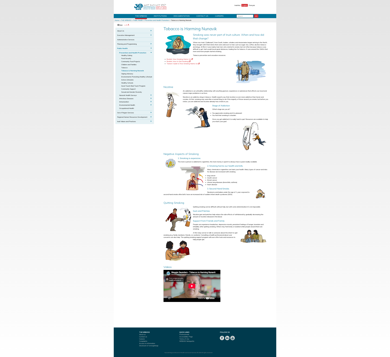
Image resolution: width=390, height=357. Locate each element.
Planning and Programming (127, 44)
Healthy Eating (126, 55)
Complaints (143, 341)
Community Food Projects (130, 61)
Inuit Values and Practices (126, 121)
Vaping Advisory (127, 74)
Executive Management (126, 35)
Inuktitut (237, 5)
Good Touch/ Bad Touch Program (133, 86)
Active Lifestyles (127, 80)
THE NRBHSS (141, 16)
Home (117, 20)
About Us (120, 31)
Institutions (160, 16)
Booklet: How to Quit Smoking (177, 61)
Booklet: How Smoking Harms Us (179, 59)
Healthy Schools (127, 83)
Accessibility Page (186, 337)
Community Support (128, 89)
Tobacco (124, 68)
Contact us (202, 16)
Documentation (182, 16)
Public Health (138, 20)
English (244, 5)
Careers (219, 16)
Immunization (124, 102)
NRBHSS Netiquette (186, 341)
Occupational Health (126, 108)
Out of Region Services (125, 113)
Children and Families (128, 65)
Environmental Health (127, 105)
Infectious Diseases (126, 98)
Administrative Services (125, 40)
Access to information (147, 343)
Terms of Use (184, 339)
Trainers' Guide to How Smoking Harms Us (182, 64)
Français (252, 5)
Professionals (184, 334)
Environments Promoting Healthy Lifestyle (136, 77)
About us (142, 334)
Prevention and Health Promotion (157, 20)
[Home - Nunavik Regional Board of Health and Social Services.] (150, 7)
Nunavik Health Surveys (128, 95)
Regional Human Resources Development (132, 117)
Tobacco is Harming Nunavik (132, 71)
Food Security (126, 58)
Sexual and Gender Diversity (131, 92)
